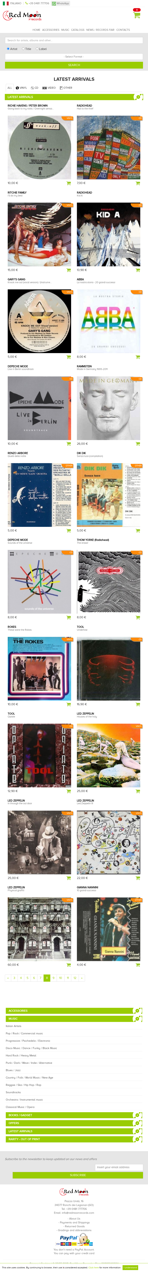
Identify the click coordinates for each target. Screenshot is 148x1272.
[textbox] (74, 56)
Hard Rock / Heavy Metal (21, 1055)
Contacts (123, 29)
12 (75, 978)
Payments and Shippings (75, 1222)
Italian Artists (13, 1026)
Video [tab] (51, 87)
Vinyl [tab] (23, 87)
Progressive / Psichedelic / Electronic (28, 1040)
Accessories (50, 29)
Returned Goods (75, 1226)
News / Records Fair (100, 29)
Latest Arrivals (20, 1131)
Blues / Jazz (13, 1070)
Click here (93, 1267)
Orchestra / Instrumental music (24, 1099)
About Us (74, 1218)
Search (74, 65)
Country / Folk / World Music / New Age (29, 1077)
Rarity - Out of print (24, 1139)
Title (27, 49)
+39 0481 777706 (39, 3)
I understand (130, 1267)
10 (60, 978)
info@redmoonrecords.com (78, 1212)
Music (65, 29)
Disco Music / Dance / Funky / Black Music (31, 1048)
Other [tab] (67, 87)
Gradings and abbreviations (75, 1230)
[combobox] (74, 56)
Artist (13, 49)
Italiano (15, 3)
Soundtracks (13, 1092)
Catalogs (77, 29)
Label (42, 49)
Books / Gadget (20, 1115)
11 (68, 978)
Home (36, 29)
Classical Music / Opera (20, 1107)
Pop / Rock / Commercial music (24, 1033)
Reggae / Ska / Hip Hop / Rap (23, 1085)
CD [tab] (36, 87)
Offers (14, 1123)
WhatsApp (62, 3)
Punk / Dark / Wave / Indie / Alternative (29, 1062)
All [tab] (10, 87)
